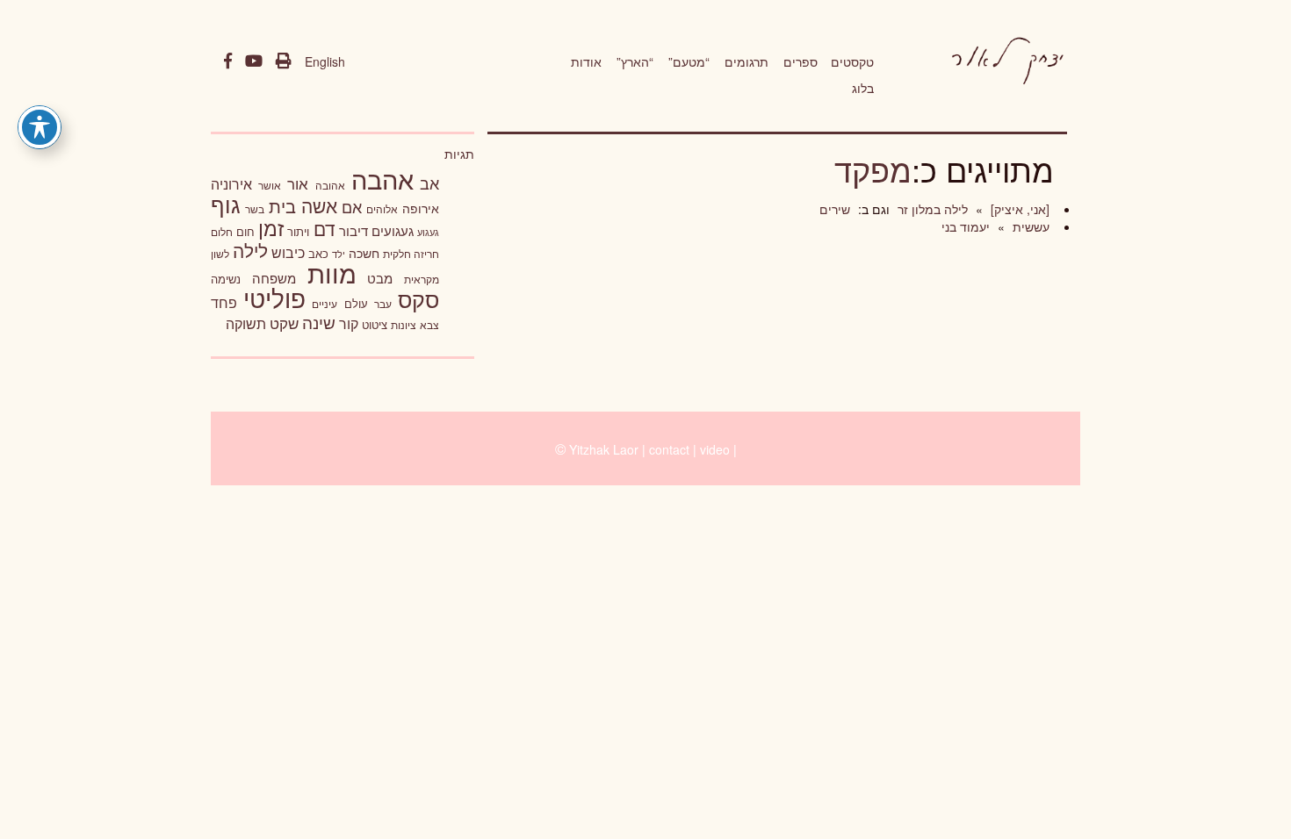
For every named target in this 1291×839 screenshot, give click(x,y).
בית (282, 206)
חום (245, 231)
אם (352, 207)
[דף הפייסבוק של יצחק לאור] (228, 61)
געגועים (392, 230)
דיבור (353, 230)
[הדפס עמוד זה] (284, 61)
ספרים (800, 61)
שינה (318, 322)
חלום (222, 232)
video (715, 449)
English (325, 61)
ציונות (403, 325)
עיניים (324, 304)
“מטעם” (689, 61)
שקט (284, 322)
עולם (356, 303)
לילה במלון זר (931, 209)
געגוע (428, 232)
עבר (383, 303)
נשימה (226, 278)
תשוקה (246, 323)
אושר (269, 185)
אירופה (420, 208)
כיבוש (288, 251)
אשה (319, 205)
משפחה (274, 278)
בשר (254, 209)
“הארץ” (635, 61)
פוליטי (274, 297)
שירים (834, 209)
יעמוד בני (965, 226)
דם (324, 228)
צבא (429, 325)
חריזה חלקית (411, 253)
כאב (318, 253)
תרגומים (746, 61)
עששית (1029, 226)
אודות (586, 61)
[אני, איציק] (1018, 209)
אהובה (330, 184)
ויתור (298, 231)
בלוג (863, 88)
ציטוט (374, 324)
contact (669, 449)
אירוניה (231, 183)
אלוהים (382, 209)
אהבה (382, 178)
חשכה (364, 253)
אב (429, 182)
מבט (380, 278)
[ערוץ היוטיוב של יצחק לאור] (254, 61)
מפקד (873, 169)
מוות (332, 272)
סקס (418, 298)
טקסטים (852, 61)
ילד (338, 254)
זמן (271, 227)
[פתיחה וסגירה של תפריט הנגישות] (39, 127)
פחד (224, 301)
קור (348, 323)
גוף (226, 204)
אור (297, 183)
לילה (250, 250)
